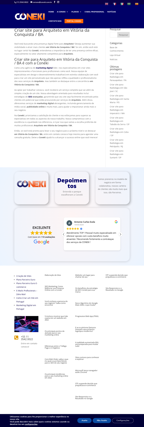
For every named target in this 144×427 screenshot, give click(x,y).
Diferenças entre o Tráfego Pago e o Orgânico (56, 347)
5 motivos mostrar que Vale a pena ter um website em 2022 (56, 318)
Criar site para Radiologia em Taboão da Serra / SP (119, 121)
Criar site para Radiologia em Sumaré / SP (116, 154)
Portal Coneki (74, 21)
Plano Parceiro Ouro (25, 279)
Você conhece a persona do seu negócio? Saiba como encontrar (56, 303)
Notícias (111, 12)
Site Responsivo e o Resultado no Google (84, 397)
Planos (75, 12)
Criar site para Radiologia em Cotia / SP (119, 132)
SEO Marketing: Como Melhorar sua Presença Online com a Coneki (54, 288)
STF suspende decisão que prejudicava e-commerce (86, 384)
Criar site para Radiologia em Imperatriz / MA (117, 110)
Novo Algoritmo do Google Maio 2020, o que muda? (86, 304)
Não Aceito (102, 420)
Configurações (122, 420)
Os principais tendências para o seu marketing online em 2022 (56, 376)
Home (51, 12)
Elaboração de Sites (53, 275)
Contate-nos (54, 21)
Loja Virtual (115, 55)
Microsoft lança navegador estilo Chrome (86, 371)
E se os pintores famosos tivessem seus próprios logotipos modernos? (85, 329)
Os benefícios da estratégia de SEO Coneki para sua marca (86, 290)
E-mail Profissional (94, 12)
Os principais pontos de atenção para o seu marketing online (54, 333)
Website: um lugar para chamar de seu (84, 276)
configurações (31, 424)
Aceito (84, 420)
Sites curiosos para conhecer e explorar (87, 358)
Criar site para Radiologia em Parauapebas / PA (118, 77)
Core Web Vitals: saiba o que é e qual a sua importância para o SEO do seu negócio (56, 361)
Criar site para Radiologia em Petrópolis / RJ (116, 143)
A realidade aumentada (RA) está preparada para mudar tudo (86, 344)
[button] (120, 234)
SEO (30, 96)
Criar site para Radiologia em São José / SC (118, 88)
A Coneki (61, 12)
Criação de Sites (23, 276)
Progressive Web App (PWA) (86, 316)
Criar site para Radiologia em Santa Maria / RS (119, 99)
